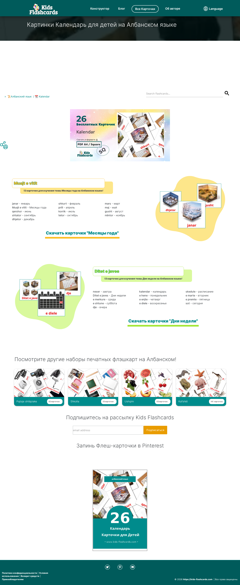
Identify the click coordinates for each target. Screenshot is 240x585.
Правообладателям (13, 579)
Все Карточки (145, 9)
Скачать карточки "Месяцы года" (82, 232)
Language (210, 8)
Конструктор (99, 8)
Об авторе (172, 8)
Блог (121, 8)
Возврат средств (30, 576)
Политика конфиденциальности (19, 573)
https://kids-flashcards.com (197, 579)
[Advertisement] (120, 63)
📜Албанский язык (20, 96)
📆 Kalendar (42, 96)
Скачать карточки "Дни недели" (163, 320)
